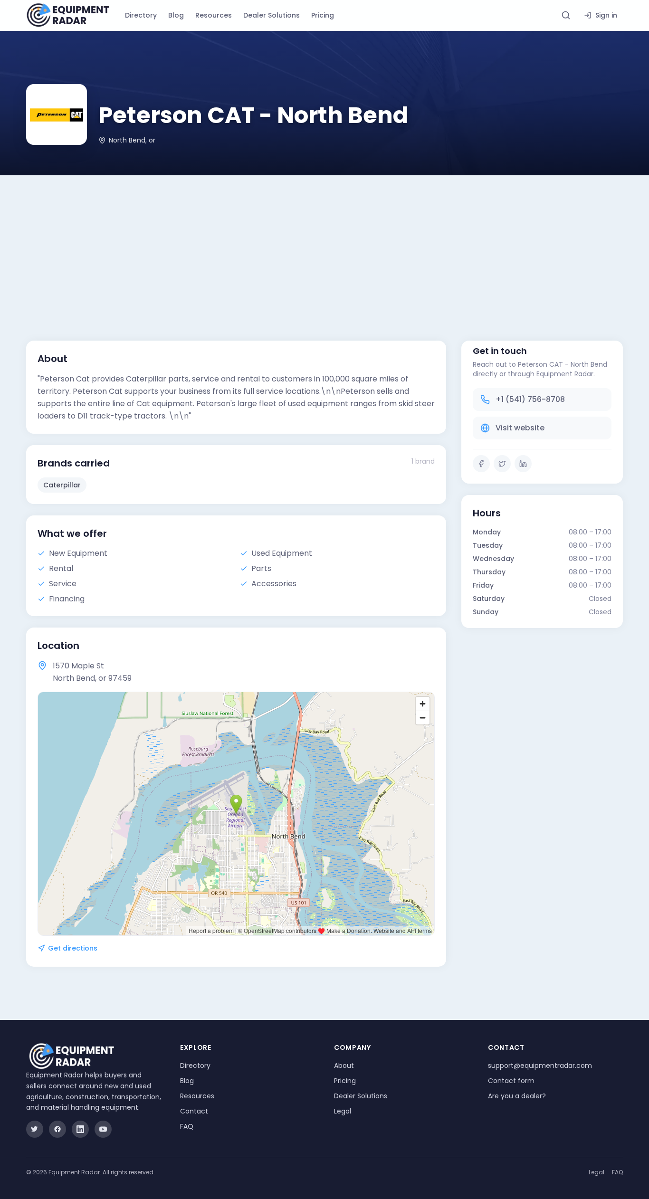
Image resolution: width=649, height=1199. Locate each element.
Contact (194, 1111)
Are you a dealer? (517, 1096)
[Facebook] (481, 463)
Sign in (606, 15)
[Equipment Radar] (68, 15)
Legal (342, 1111)
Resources (213, 15)
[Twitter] (502, 463)
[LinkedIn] (523, 463)
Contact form (511, 1080)
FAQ (186, 1126)
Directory (141, 15)
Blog (176, 15)
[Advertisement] (324, 246)
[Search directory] (565, 15)
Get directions (72, 948)
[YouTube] (103, 1129)
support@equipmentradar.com (540, 1065)
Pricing (322, 15)
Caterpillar (62, 485)
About (344, 1065)
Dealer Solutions (271, 15)
